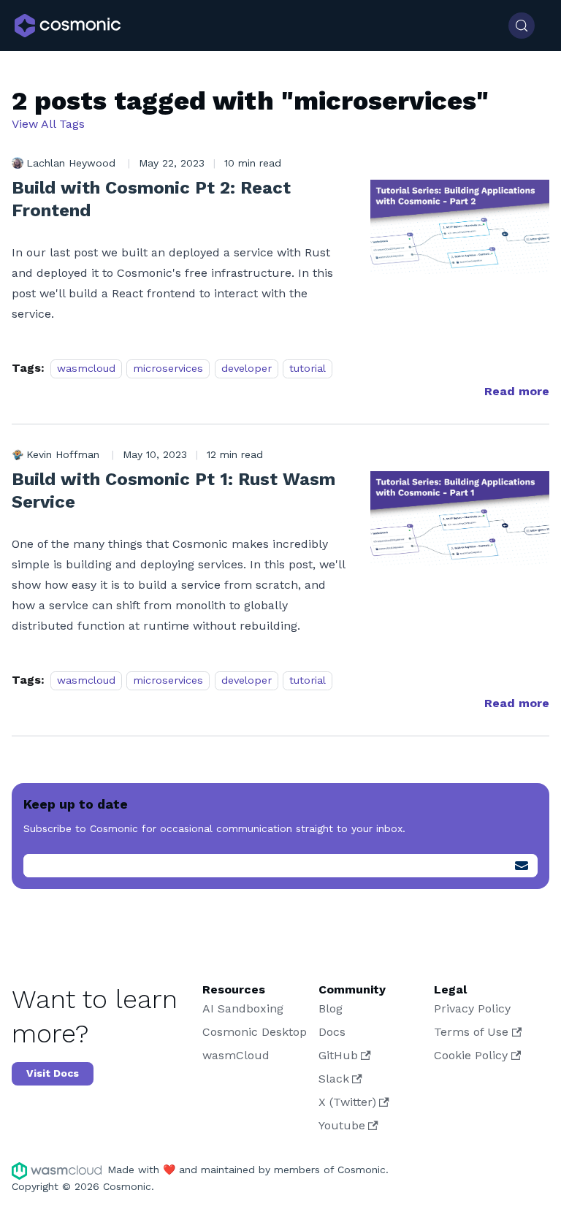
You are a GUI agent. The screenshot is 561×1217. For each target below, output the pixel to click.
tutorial (307, 368)
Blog (330, 1008)
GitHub (338, 1055)
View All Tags (48, 124)
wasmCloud (236, 1055)
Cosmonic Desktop (254, 1032)
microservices (168, 368)
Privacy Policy (472, 1008)
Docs (332, 1032)
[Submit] (521, 865)
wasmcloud (86, 368)
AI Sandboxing (242, 1008)
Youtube (341, 1125)
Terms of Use (471, 1032)
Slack (333, 1079)
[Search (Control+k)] (521, 25)
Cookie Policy (471, 1055)
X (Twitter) (347, 1102)
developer (246, 368)
